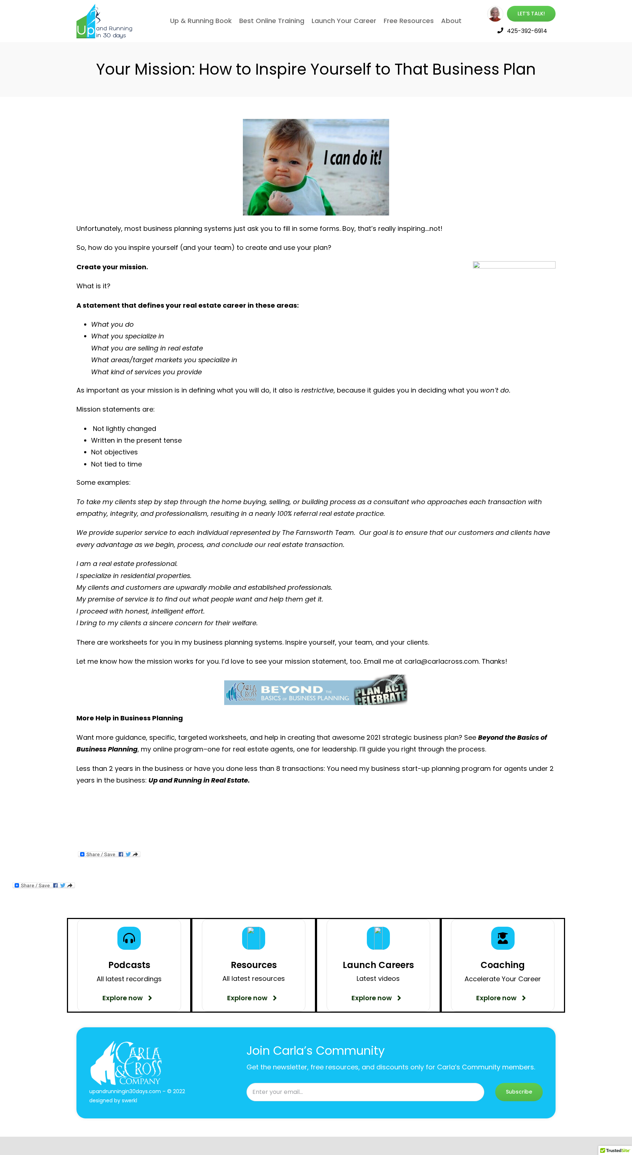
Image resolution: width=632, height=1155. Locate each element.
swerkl (129, 1100)
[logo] (105, 6)
